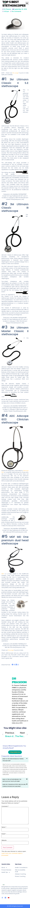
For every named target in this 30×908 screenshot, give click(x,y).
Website (4, 840)
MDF (3, 574)
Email (4, 833)
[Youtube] (8, 897)
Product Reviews (6, 870)
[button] (27, 3)
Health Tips (5, 872)
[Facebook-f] (2, 897)
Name (4, 827)
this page (15, 73)
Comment (5, 806)
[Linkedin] (5, 897)
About (3, 867)
